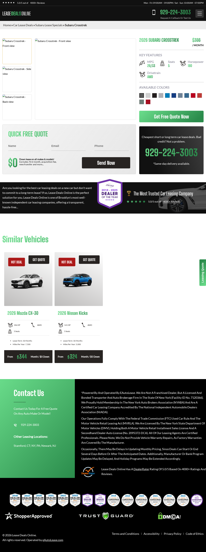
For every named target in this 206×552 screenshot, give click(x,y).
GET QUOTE (39, 260)
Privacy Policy (172, 534)
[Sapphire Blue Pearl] (174, 95)
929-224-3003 (175, 12)
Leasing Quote (202, 273)
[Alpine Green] (141, 102)
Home (7, 25)
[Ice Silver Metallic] (161, 95)
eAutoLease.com (52, 540)
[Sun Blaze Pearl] (199, 95)
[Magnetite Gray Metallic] (141, 95)
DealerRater (141, 469)
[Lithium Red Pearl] (148, 102)
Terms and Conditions (125, 534)
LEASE (16, 13)
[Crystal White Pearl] (148, 95)
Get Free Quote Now (171, 116)
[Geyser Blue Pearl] (167, 95)
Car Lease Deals (23, 25)
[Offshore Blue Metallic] (180, 95)
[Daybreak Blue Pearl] (186, 95)
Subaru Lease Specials (49, 25)
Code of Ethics (195, 534)
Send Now (106, 163)
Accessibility (151, 534)
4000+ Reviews (37, 3)
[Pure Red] (193, 95)
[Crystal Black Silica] (154, 95)
